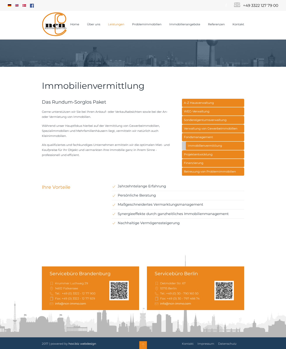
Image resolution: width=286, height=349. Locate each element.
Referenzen (216, 24)
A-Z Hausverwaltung (199, 103)
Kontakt (238, 24)
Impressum (205, 343)
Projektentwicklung (198, 154)
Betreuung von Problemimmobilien (210, 171)
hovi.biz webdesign (82, 343)
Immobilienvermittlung (205, 145)
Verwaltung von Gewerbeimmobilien (210, 128)
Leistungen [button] (116, 24)
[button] (143, 345)
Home (74, 24)
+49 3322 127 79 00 (260, 5)
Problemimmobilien (146, 24)
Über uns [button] (93, 24)
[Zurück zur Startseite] (54, 24)
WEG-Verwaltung (196, 111)
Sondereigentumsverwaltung (205, 120)
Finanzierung (193, 163)
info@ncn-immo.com (70, 303)
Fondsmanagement (198, 137)
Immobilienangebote (184, 24)
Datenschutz (227, 343)
